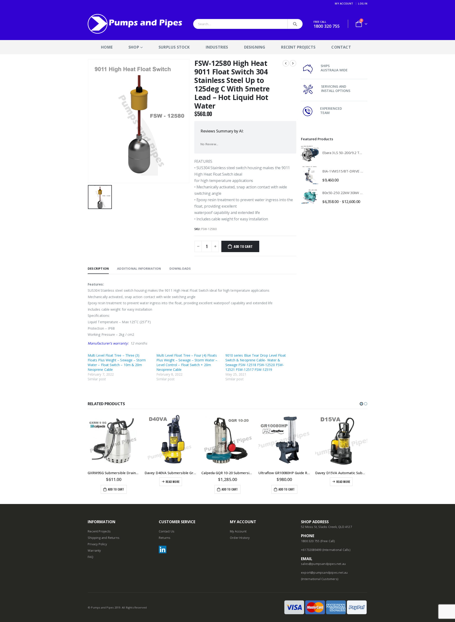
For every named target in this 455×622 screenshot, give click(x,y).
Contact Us (166, 531)
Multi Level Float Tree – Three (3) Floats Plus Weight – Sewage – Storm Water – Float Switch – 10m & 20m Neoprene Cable (117, 362)
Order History (240, 538)
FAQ (91, 557)
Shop (133, 47)
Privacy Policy (97, 544)
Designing (254, 47)
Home (107, 47)
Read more (172, 482)
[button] (361, 404)
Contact (341, 47)
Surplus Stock (174, 47)
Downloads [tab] (180, 268)
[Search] (295, 24)
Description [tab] (98, 268)
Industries (217, 47)
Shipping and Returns (103, 538)
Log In (362, 3)
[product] (310, 154)
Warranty (94, 551)
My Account (344, 3)
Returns (164, 538)
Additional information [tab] (139, 268)
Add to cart (243, 246)
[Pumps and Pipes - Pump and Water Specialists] (135, 24)
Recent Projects (298, 47)
